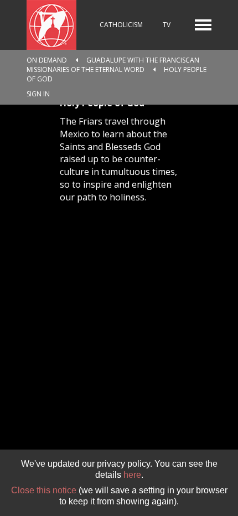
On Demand (47, 60)
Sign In (38, 94)
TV (166, 24)
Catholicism (121, 24)
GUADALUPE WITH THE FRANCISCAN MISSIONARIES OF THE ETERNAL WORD (113, 64)
